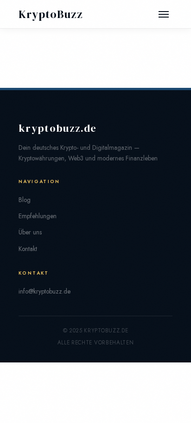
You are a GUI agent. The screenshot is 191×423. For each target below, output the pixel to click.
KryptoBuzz (51, 14)
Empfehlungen (38, 216)
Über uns (30, 232)
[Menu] (163, 14)
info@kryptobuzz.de (44, 291)
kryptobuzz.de (57, 128)
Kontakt (28, 248)
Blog (25, 199)
